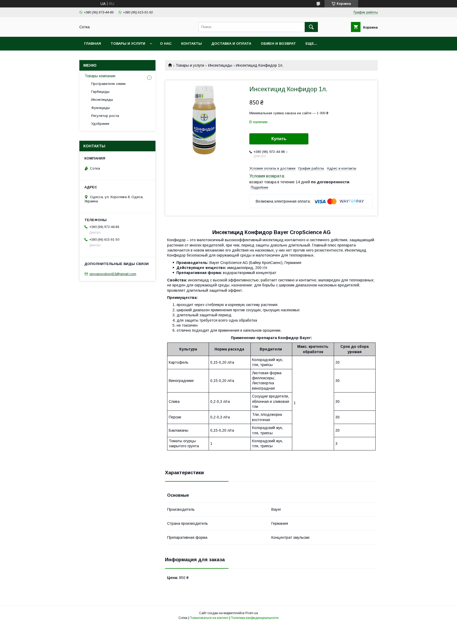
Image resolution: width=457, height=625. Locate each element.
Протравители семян (108, 84)
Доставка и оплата (231, 43)
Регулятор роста (105, 116)
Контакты (191, 43)
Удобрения (100, 124)
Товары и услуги (128, 43)
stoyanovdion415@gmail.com (112, 274)
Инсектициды (220, 65)
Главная (92, 43)
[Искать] (311, 27)
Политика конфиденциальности (254, 618)
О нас (166, 43)
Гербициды (100, 92)
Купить (278, 138)
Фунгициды (100, 108)
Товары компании (100, 76)
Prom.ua (251, 613)
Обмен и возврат (278, 43)
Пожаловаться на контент (209, 618)
